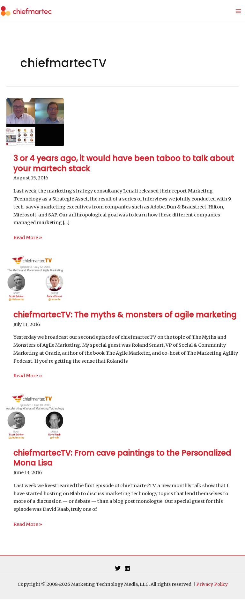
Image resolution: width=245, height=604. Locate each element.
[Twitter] (118, 568)
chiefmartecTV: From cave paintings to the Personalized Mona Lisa (122, 458)
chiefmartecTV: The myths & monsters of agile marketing (125, 314)
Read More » (27, 238)
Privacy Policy (212, 584)
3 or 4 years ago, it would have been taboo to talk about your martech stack (123, 163)
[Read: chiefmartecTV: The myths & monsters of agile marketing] (35, 278)
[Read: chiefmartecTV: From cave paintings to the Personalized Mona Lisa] (35, 416)
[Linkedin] (127, 568)
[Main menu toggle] (238, 11)
